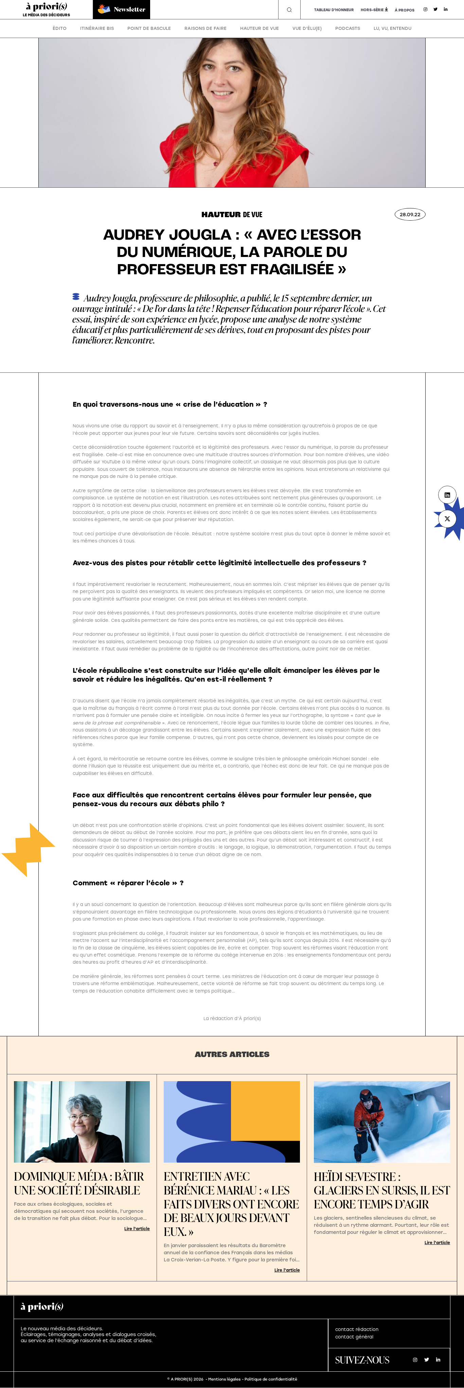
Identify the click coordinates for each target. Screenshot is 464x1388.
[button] (289, 9)
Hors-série (372, 10)
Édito (60, 28)
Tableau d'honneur (334, 10)
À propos (404, 10)
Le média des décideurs (46, 15)
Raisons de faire (205, 28)
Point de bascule (149, 28)
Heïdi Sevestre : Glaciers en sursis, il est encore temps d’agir (382, 1190)
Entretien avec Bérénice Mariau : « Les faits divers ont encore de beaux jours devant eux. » (231, 1203)
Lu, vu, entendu (392, 28)
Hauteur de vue (259, 28)
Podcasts (347, 28)
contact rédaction (356, 1329)
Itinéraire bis (97, 28)
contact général (354, 1336)
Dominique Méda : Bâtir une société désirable (78, 1183)
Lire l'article (137, 1228)
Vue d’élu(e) (307, 28)
